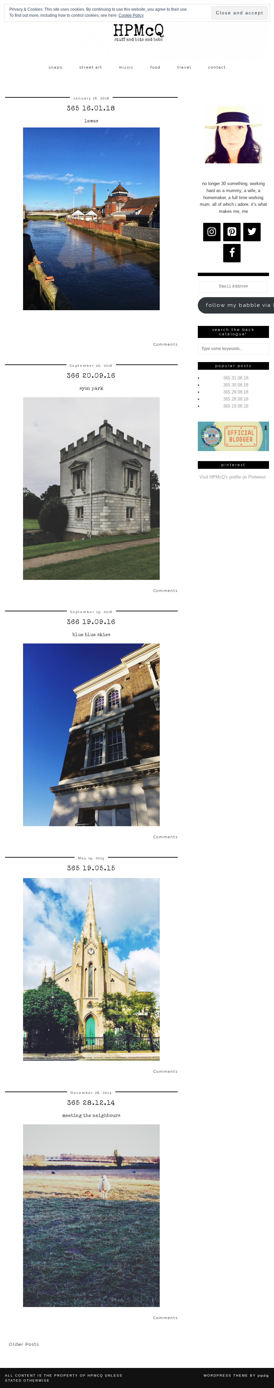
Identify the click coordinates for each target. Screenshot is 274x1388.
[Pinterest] (232, 232)
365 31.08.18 (235, 377)
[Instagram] (212, 232)
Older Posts (24, 1344)
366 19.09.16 (91, 622)
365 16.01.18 (91, 109)
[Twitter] (252, 232)
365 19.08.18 (235, 406)
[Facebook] (232, 253)
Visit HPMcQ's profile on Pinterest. (233, 477)
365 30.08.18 (235, 384)
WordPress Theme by (236, 1375)
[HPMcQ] (137, 30)
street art (90, 67)
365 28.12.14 (91, 1103)
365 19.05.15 (91, 869)
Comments (165, 344)
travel (184, 67)
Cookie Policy (131, 15)
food (155, 67)
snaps (55, 67)
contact (217, 67)
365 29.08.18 (235, 392)
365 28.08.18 (235, 399)
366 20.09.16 (91, 376)
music (126, 67)
